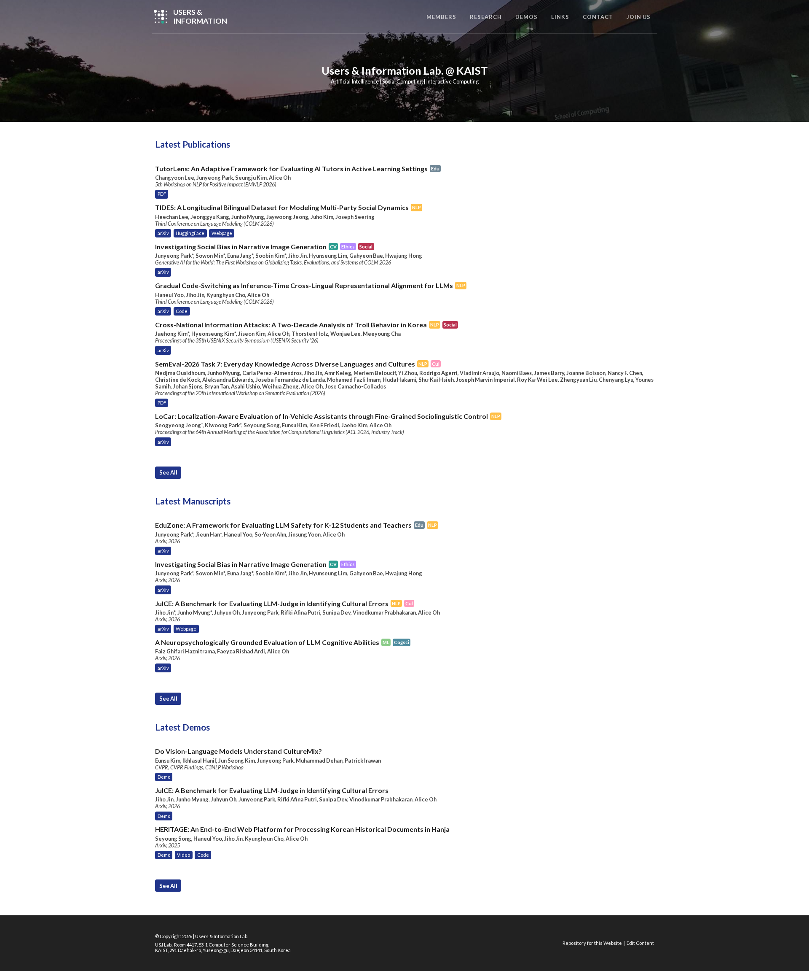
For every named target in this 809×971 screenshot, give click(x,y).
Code (182, 311)
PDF (162, 194)
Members (441, 16)
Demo (164, 776)
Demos (526, 16)
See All (168, 472)
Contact (598, 16)
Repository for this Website (593, 943)
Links (560, 16)
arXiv (163, 233)
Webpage (222, 233)
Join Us (639, 16)
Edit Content (640, 943)
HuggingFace (190, 233)
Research (486, 16)
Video (183, 855)
